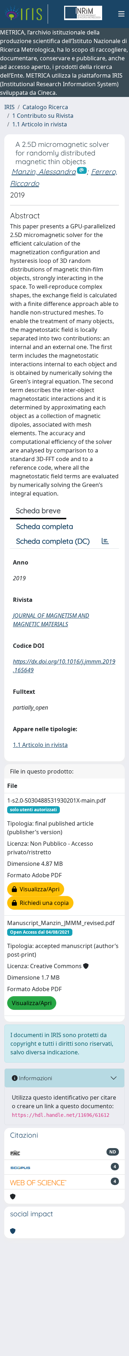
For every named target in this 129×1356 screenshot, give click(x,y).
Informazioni (35, 1078)
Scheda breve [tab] (38, 510)
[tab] (105, 541)
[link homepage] (26, 14)
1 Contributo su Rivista (42, 116)
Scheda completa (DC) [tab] (53, 541)
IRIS (9, 107)
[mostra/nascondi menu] (121, 14)
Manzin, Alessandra (43, 171)
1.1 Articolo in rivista (39, 124)
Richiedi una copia (43, 903)
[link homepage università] (83, 14)
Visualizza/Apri (38, 889)
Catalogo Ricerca (45, 107)
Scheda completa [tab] (44, 526)
